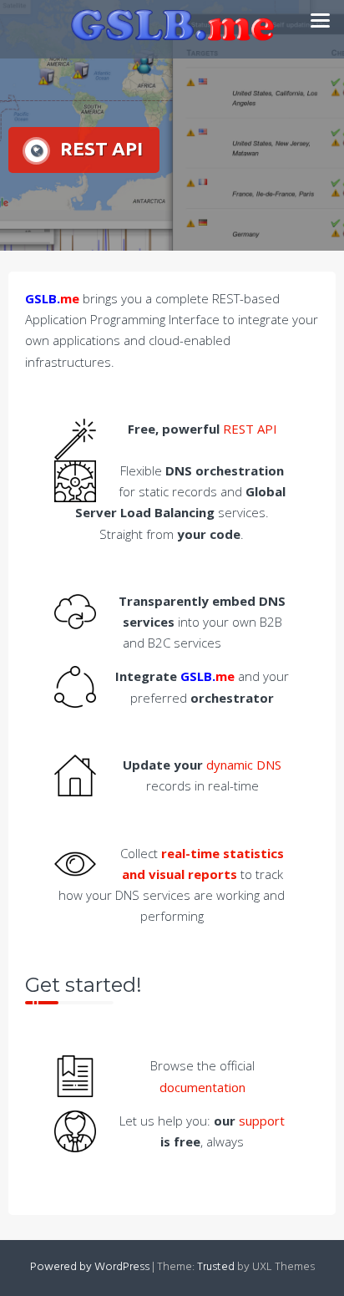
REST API (250, 428)
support (262, 1120)
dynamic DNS (243, 764)
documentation (202, 1087)
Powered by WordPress (89, 1267)
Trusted (216, 1267)
